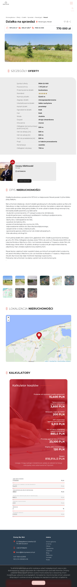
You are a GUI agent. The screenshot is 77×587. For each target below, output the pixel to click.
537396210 (21, 171)
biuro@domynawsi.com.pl (25, 552)
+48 (17, 548)
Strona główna (51, 542)
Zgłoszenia (49, 548)
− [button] (8, 320)
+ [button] (8, 317)
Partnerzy (49, 555)
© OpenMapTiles (52, 361)
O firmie (48, 544)
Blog (47, 553)
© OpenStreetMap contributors (64, 361)
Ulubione (49, 551)
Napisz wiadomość (24, 181)
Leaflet (46, 361)
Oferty (48, 546)
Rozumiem (38, 583)
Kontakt (48, 557)
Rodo (48, 560)
